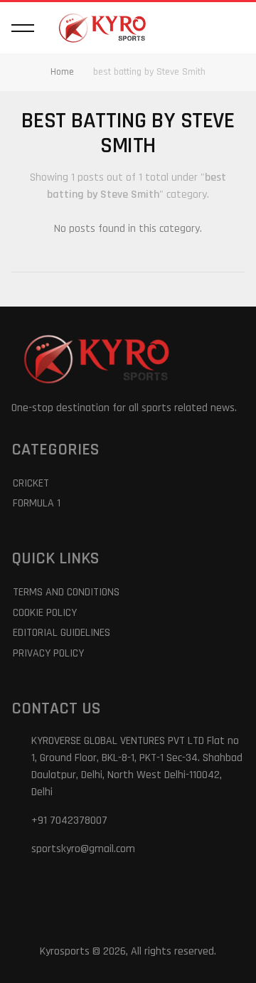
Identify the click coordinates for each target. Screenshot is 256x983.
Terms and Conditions (66, 592)
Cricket (31, 483)
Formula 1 (36, 503)
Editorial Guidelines (61, 632)
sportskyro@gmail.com (83, 848)
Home (62, 71)
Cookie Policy (45, 612)
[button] (22, 28)
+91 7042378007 (69, 820)
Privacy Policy (48, 653)
